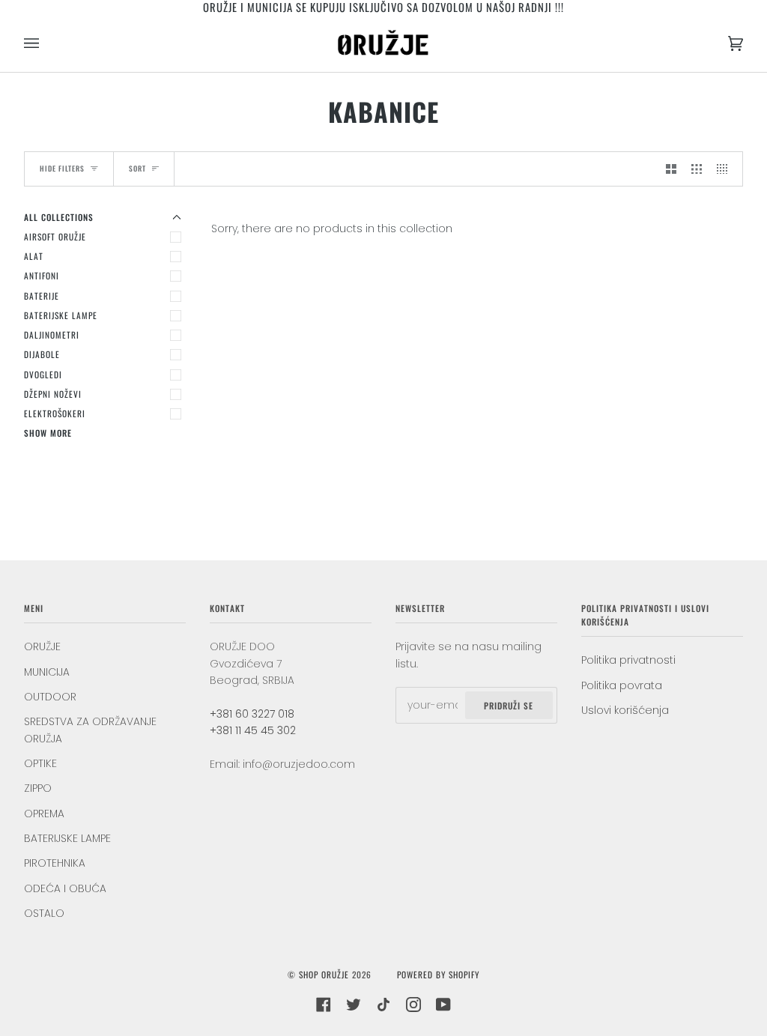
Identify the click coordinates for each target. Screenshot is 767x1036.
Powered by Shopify (438, 974)
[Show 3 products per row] (696, 168)
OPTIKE (40, 763)
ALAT (33, 255)
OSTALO (44, 913)
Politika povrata (621, 685)
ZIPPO (38, 788)
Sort (137, 168)
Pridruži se (508, 705)
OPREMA (44, 813)
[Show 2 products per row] (671, 168)
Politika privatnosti (628, 659)
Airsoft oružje (55, 236)
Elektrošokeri (54, 413)
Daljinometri (51, 334)
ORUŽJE (42, 646)
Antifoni (41, 275)
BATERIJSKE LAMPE (60, 315)
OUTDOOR (50, 696)
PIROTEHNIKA (54, 862)
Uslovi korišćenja (625, 710)
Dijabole (42, 354)
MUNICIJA (47, 671)
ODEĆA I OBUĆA (65, 888)
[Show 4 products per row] (725, 168)
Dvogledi (43, 374)
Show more (48, 432)
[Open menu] (46, 43)
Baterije (41, 295)
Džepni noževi (53, 393)
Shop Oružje (324, 974)
